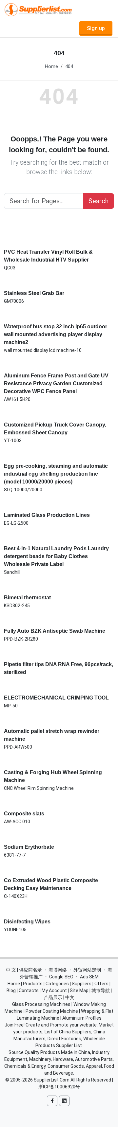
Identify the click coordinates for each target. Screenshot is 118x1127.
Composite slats (24, 813)
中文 (69, 997)
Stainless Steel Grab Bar (34, 293)
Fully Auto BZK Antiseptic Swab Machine (54, 631)
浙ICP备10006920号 (59, 1086)
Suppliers (81, 983)
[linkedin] (64, 1101)
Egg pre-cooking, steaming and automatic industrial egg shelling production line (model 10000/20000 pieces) (56, 473)
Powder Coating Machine (52, 1011)
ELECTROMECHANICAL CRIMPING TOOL (56, 697)
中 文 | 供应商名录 (24, 969)
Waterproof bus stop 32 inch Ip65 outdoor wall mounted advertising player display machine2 (55, 334)
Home (51, 66)
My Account (54, 990)
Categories (57, 983)
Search (98, 201)
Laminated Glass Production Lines (47, 515)
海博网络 (58, 969)
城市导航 (100, 990)
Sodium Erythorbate (29, 847)
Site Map (79, 990)
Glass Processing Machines (41, 1004)
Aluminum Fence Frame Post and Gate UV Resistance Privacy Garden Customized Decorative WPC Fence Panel (56, 383)
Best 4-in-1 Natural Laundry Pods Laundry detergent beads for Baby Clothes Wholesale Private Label (56, 556)
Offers (101, 983)
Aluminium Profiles (82, 1018)
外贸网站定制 (87, 969)
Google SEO (61, 976)
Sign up (96, 28)
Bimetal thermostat (27, 597)
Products (33, 983)
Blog (11, 990)
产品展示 (53, 997)
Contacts (29, 990)
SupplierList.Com (51, 1079)
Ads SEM (89, 976)
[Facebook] (52, 1101)
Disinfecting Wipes (27, 921)
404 (69, 66)
